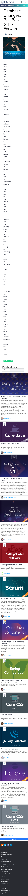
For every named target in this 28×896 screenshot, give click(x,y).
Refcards (3, 5)
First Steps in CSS (6, 715)
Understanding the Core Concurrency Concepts (12, 642)
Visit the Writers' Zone (6, 873)
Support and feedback (6, 854)
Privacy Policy (4, 881)
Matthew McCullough (10, 497)
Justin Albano (8, 418)
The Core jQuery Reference (9, 749)
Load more (14, 839)
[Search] (25, 2)
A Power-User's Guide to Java (10, 444)
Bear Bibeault (8, 758)
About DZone (4, 852)
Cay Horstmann (8, 452)
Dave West (7, 616)
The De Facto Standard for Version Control (11, 479)
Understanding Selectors (8, 826)
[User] (21, 2)
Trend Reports (11, 5)
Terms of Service (5, 879)
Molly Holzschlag (9, 723)
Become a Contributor (6, 869)
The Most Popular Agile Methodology (12, 599)
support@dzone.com (6, 893)
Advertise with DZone (6, 861)
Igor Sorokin (7, 655)
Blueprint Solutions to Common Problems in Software (13, 397)
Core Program (4, 871)
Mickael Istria (7, 801)
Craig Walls (7, 689)
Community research (6, 857)
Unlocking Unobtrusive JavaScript (11, 565)
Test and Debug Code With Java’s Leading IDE (11, 784)
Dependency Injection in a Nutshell (11, 680)
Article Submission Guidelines (8, 867)
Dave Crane (7, 573)
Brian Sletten (7, 539)
